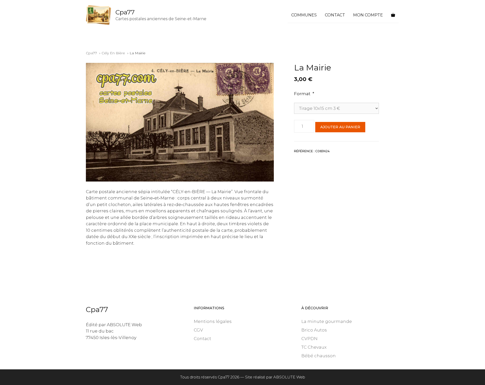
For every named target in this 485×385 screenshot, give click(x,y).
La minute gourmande (326, 321)
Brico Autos (314, 329)
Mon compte (368, 15)
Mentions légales (213, 321)
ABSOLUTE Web (289, 377)
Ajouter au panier (340, 127)
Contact (335, 15)
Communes (304, 15)
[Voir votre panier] (393, 15)
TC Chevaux (314, 347)
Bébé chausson (318, 355)
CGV (198, 329)
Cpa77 (125, 12)
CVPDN (309, 338)
